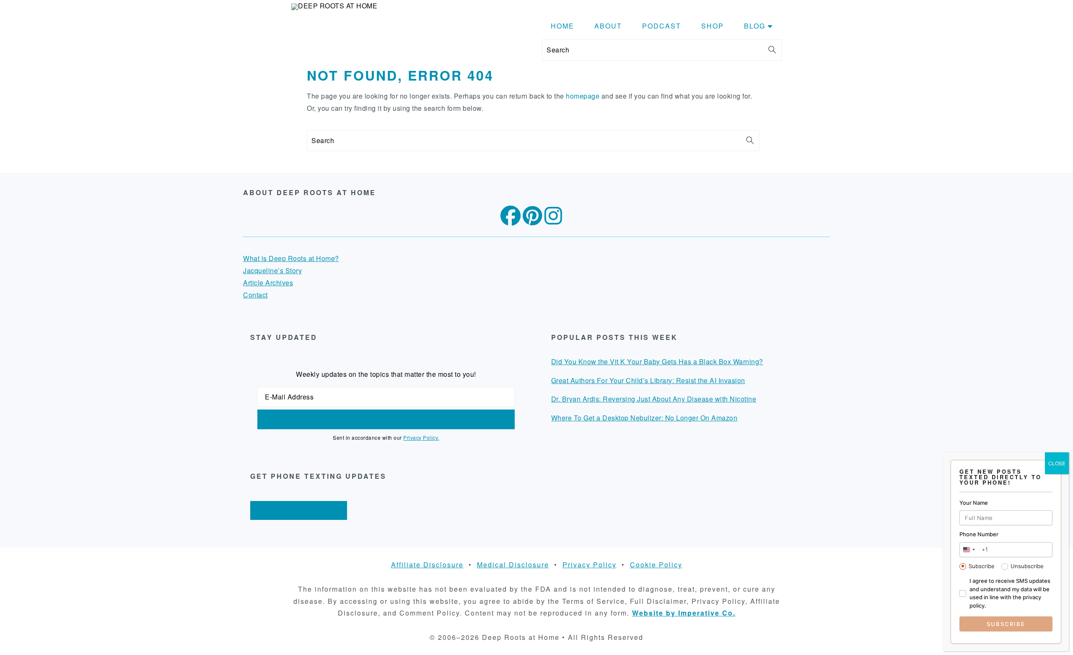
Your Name (973, 502)
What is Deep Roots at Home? (291, 258)
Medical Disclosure (513, 564)
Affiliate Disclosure (427, 564)
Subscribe (982, 566)
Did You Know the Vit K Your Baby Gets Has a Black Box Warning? (657, 361)
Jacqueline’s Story (272, 270)
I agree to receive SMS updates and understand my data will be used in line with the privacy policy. (1009, 593)
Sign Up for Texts (299, 510)
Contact (255, 295)
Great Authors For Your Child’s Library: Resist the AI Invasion (648, 380)
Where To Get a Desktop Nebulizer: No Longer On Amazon (644, 418)
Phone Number (978, 534)
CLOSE (1056, 463)
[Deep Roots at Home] (334, 5)
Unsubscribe (1027, 566)
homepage (582, 96)
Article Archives (268, 282)
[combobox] (968, 550)
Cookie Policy (656, 564)
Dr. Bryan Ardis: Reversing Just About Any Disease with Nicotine (654, 399)
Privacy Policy (589, 564)
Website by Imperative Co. (684, 613)
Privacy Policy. (421, 437)
